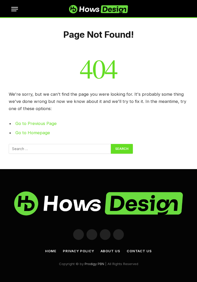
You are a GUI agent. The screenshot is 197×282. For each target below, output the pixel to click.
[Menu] (14, 9)
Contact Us (139, 251)
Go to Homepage (32, 132)
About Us (110, 251)
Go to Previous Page (36, 123)
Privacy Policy (78, 251)
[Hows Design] (98, 9)
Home (50, 251)
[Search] (185, 9)
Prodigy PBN (94, 264)
